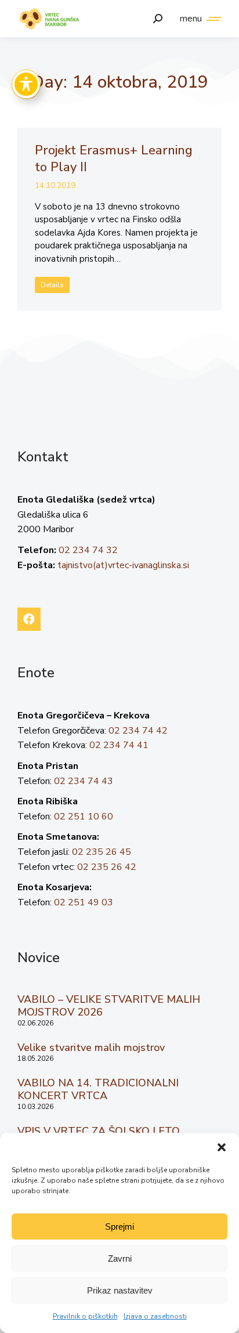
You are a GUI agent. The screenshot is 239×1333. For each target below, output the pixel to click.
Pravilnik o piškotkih (85, 1316)
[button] (221, 1147)
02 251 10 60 (83, 816)
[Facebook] (29, 619)
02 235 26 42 (106, 867)
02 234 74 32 (88, 550)
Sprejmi (119, 1226)
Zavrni (120, 1258)
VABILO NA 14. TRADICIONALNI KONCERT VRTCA (98, 1089)
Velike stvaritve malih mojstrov (91, 1047)
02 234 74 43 (83, 781)
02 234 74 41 (119, 745)
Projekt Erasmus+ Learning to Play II (114, 159)
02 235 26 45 (101, 852)
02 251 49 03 (83, 902)
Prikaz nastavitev (120, 1290)
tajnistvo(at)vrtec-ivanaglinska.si (123, 565)
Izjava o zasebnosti (155, 1316)
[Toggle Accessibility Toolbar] (26, 84)
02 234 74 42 (138, 730)
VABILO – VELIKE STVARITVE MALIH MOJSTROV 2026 (108, 1005)
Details (52, 285)
